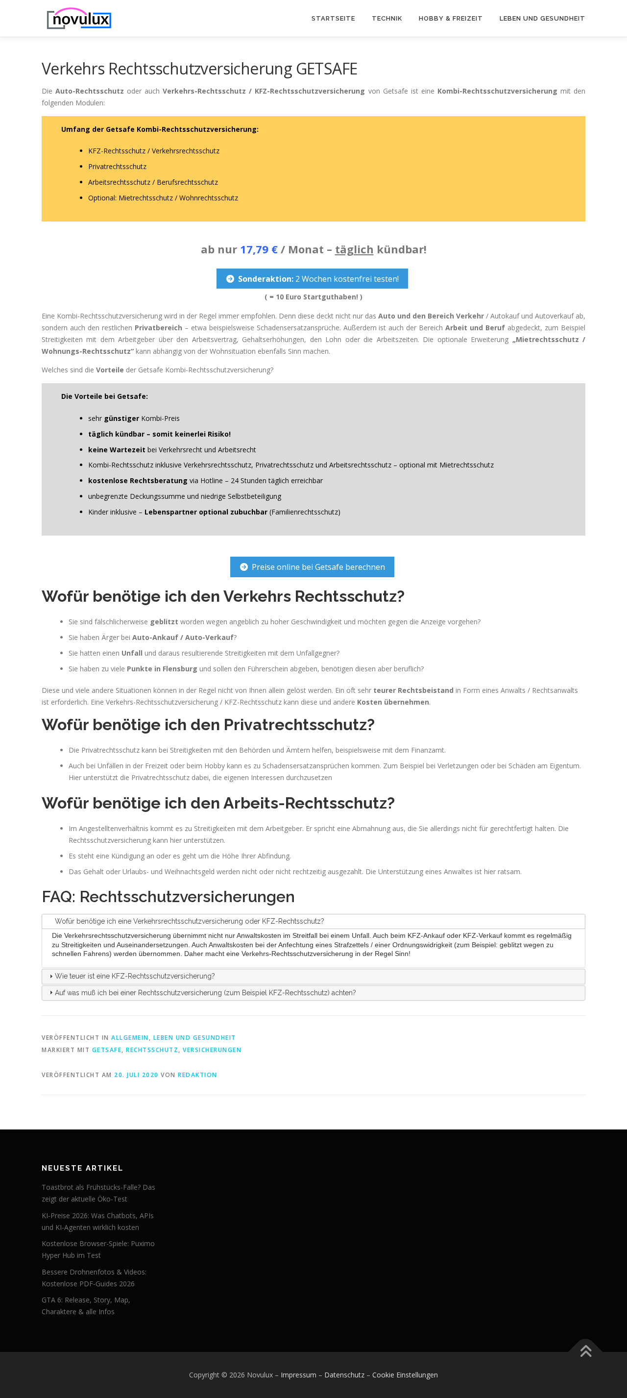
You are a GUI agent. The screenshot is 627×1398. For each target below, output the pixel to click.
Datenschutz (344, 1374)
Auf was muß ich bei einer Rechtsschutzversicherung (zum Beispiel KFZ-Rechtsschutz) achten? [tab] (205, 993)
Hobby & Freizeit (451, 18)
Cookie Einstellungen (405, 1374)
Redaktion (197, 1075)
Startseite (333, 18)
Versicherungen (212, 1050)
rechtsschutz (152, 1050)
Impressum (298, 1374)
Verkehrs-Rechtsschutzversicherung (297, 953)
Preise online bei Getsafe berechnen (318, 567)
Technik (387, 18)
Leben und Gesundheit (542, 18)
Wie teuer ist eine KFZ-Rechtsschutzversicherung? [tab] (135, 976)
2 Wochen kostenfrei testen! (318, 278)
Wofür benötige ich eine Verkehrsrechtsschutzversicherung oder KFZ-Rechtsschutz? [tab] (189, 921)
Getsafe (107, 1050)
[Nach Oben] (585, 1352)
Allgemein (130, 1037)
